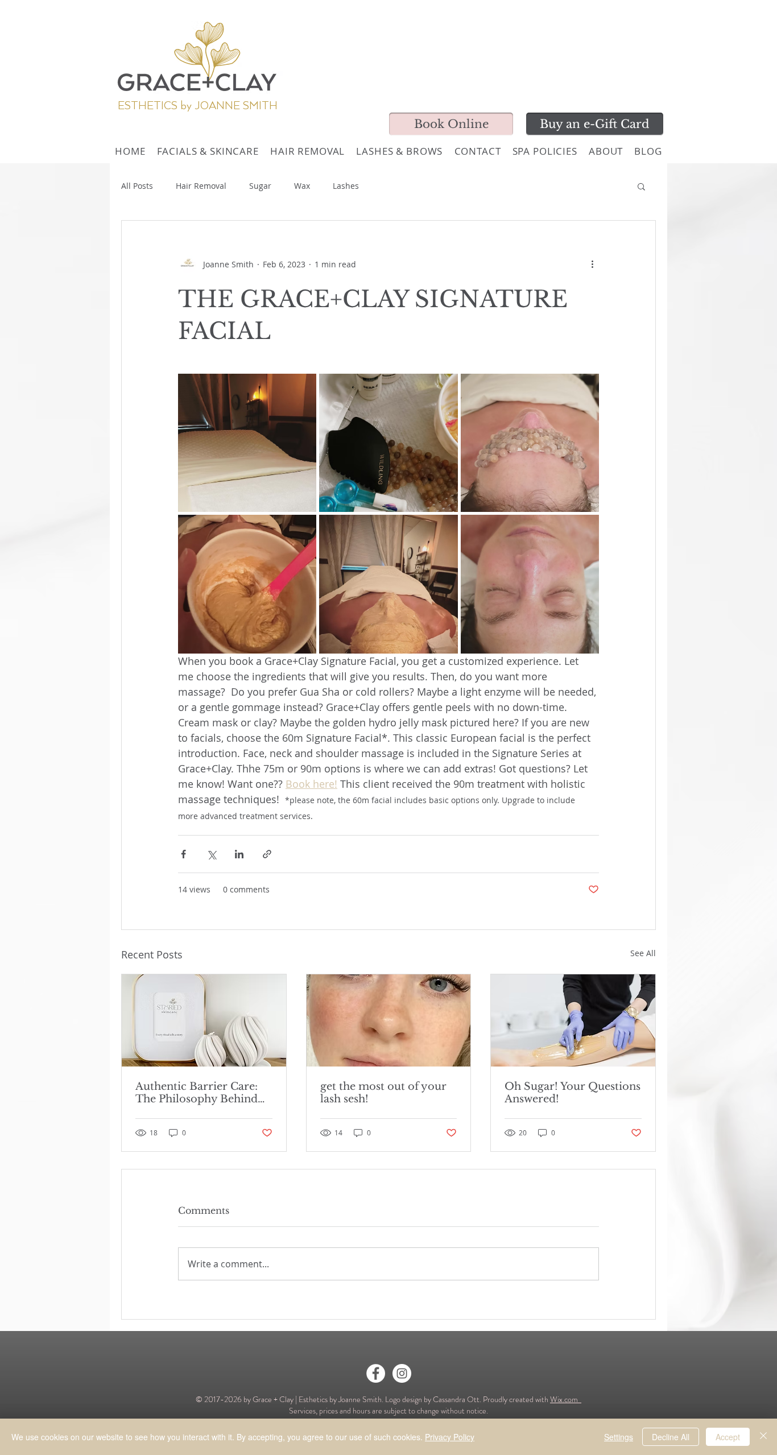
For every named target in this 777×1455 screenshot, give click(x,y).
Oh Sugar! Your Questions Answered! (572, 1092)
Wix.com (565, 1399)
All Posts (137, 185)
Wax (302, 185)
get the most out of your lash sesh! (383, 1092)
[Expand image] (247, 443)
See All (643, 953)
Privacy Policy (449, 1436)
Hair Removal (201, 185)
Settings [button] (618, 1436)
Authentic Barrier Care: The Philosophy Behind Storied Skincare (196, 1092)
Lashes (346, 185)
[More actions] (592, 264)
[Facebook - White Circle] (375, 1373)
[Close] (763, 1437)
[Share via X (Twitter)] (211, 854)
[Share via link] (267, 854)
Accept (728, 1436)
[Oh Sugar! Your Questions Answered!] (573, 1020)
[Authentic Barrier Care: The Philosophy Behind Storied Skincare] (204, 1020)
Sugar (260, 185)
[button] (641, 186)
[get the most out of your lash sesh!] (389, 1020)
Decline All (670, 1436)
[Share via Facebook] (183, 854)
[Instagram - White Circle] (401, 1373)
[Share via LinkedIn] (239, 854)
